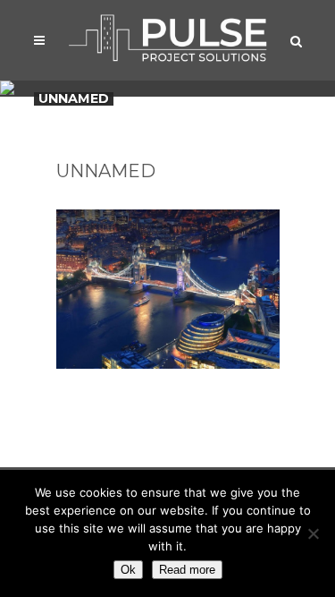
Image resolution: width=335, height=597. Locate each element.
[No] (313, 533)
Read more (187, 569)
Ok (128, 569)
